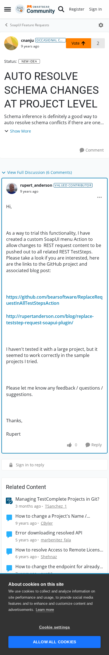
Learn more (45, 610)
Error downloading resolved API (48, 533)
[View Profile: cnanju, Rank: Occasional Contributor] (11, 43)
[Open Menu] (101, 25)
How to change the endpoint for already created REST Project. (57, 567)
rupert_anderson (36, 185)
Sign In (95, 9)
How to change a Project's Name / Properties (51, 516)
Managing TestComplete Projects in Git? (57, 499)
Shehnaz (49, 556)
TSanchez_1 (56, 506)
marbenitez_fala (56, 540)
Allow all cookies (54, 642)
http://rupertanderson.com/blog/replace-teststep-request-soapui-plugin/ (50, 319)
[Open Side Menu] (7, 9)
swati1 (47, 573)
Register (76, 9)
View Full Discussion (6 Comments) (39, 172)
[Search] (61, 9)
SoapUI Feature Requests (29, 25)
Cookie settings (54, 627)
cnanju (27, 40)
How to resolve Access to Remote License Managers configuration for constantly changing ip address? (58, 550)
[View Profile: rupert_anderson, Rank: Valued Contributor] (11, 188)
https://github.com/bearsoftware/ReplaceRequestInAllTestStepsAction (54, 300)
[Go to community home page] (35, 9)
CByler (47, 523)
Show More (20, 131)
